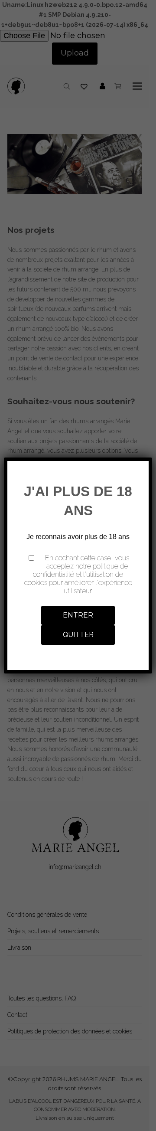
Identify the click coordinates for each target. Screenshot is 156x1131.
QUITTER (78, 635)
